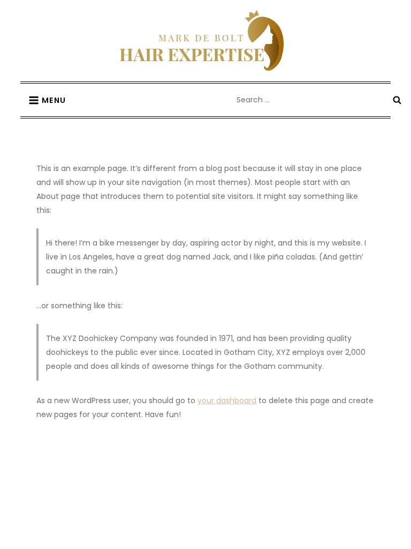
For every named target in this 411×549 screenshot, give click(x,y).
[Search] (397, 100)
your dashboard (226, 400)
